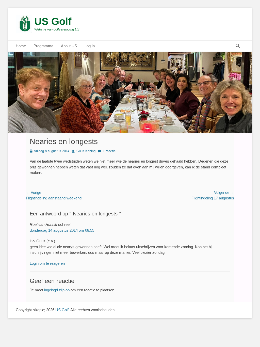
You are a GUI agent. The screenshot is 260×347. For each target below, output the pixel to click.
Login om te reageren (47, 263)
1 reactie (109, 151)
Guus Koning (85, 151)
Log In (90, 46)
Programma (43, 46)
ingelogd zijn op (57, 290)
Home (21, 46)
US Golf (52, 21)
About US (69, 46)
